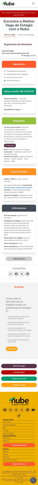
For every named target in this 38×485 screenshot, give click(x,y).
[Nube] (8, 3)
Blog (4, 428)
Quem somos (7, 422)
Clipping (5, 454)
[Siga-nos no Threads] (16, 409)
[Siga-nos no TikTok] (19, 415)
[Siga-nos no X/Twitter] (21, 409)
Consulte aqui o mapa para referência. (18, 187)
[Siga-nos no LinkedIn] (27, 409)
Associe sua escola (19, 379)
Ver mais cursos (10, 145)
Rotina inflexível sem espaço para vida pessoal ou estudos (18, 317)
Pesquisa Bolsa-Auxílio (10, 460)
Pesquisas (6, 457)
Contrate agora (19, 372)
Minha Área (6, 438)
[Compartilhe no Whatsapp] (10, 274)
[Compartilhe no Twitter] (21, 274)
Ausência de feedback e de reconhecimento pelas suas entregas (19, 329)
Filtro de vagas (9, 35)
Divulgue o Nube (19, 385)
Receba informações (19, 464)
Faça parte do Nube (9, 425)
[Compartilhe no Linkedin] (27, 274)
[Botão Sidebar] (33, 3)
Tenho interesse (19, 259)
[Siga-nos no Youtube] (33, 409)
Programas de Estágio (26, 35)
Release (5, 451)
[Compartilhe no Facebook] (16, 274)
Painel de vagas (19, 366)
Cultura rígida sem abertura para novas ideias (18, 341)
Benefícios (6, 441)
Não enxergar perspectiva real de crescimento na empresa (18, 323)
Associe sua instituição (19, 445)
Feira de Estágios (8, 433)
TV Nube (5, 430)
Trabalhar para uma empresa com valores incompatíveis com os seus (19, 335)
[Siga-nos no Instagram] (10, 409)
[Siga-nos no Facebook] (4, 409)
